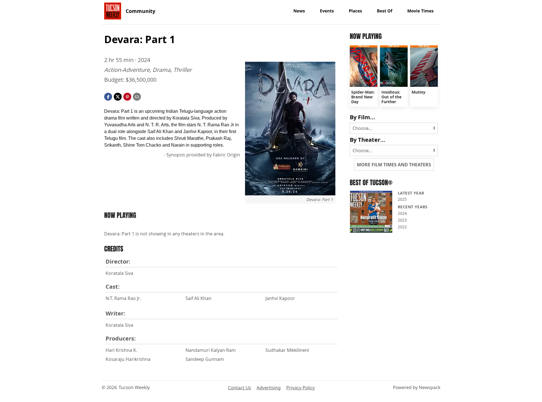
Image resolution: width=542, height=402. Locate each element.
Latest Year (411, 193)
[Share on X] (118, 96)
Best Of (384, 11)
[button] (127, 96)
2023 (402, 220)
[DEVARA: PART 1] (290, 128)
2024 (402, 213)
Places (355, 11)
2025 (402, 199)
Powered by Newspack (416, 387)
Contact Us (239, 388)
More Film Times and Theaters (394, 165)
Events (327, 11)
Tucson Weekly (134, 387)
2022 (402, 226)
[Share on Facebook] (108, 96)
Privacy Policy (300, 388)
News (299, 11)
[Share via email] (137, 96)
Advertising (269, 388)
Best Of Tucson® (371, 182)
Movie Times (420, 11)
